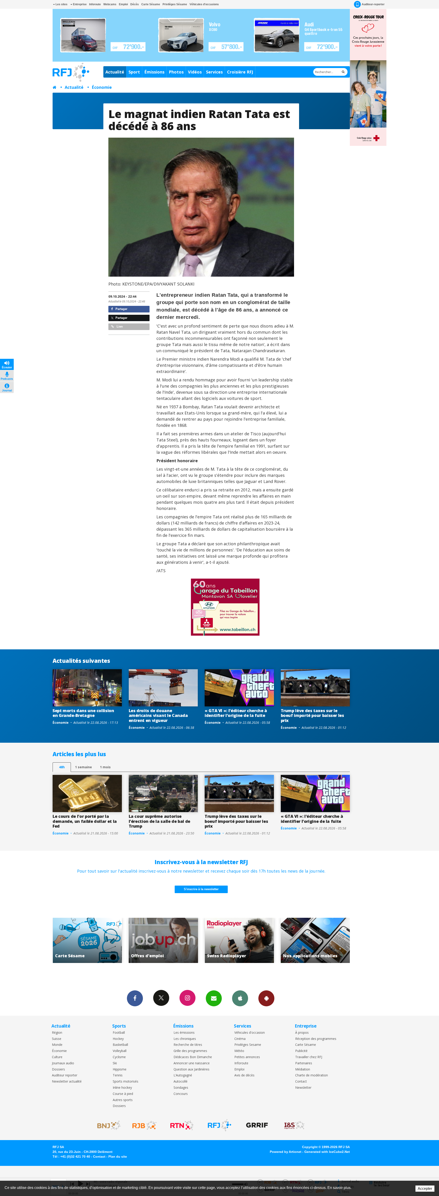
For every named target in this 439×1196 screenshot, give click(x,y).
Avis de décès (244, 1075)
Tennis (118, 1075)
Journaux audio (63, 1063)
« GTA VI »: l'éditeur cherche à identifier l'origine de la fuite (236, 713)
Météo (239, 1051)
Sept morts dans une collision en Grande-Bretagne (83, 713)
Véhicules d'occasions (204, 4)
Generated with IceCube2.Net (327, 1152)
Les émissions (184, 1033)
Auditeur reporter (64, 1075)
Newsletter (303, 1088)
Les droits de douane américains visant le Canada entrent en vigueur (158, 715)
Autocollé (180, 1081)
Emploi (123, 4)
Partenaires (303, 1063)
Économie (102, 87)
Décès (134, 4)
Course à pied (123, 1094)
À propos (302, 1033)
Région (57, 1033)
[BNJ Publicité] (107, 1125)
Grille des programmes (190, 1051)
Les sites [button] (61, 4)
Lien (119, 326)
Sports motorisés (125, 1081)
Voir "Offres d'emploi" (316, 940)
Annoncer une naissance (192, 1063)
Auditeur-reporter (373, 4)
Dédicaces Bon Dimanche (193, 1057)
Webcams (109, 4)
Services (214, 72)
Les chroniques (185, 1039)
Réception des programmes (315, 1039)
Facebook (135, 998)
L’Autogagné (183, 1075)
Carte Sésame (150, 4)
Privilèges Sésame (175, 4)
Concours (181, 1094)
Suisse (56, 1039)
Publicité (301, 1051)
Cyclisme (119, 1057)
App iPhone (240, 998)
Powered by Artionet (285, 1152)
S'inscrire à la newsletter (201, 889)
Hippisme (119, 1069)
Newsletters (214, 998)
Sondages (181, 1088)
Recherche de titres (188, 1045)
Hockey (118, 1039)
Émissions (154, 72)
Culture (57, 1057)
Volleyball (119, 1051)
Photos (176, 72)
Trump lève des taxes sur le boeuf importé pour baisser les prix (312, 715)
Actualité (114, 72)
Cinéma (240, 1039)
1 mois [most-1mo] (105, 767)
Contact (301, 1081)
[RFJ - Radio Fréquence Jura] (219, 1125)
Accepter (425, 1189)
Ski (115, 1063)
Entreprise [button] (79, 4)
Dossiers (58, 1069)
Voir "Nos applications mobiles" (163, 940)
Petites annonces (247, 1057)
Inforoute (95, 4)
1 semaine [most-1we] (83, 767)
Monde (57, 1045)
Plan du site (117, 1156)
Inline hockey (122, 1088)
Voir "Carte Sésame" (239, 940)
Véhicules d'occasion (249, 1033)
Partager (121, 309)
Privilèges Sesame (247, 1045)
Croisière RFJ (240, 72)
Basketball (120, 1045)
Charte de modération (311, 1075)
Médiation (302, 1069)
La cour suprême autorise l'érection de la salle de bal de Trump (159, 821)
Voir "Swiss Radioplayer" (87, 940)
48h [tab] (62, 767)
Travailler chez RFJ (308, 1057)
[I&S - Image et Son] (294, 1125)
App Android (266, 998)
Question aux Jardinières (191, 1069)
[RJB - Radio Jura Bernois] (144, 1125)
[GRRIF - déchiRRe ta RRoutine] (257, 1125)
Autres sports (123, 1100)
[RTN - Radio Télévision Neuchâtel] (182, 1125)
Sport (134, 72)
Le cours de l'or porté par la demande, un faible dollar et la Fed (85, 821)
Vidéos (195, 72)
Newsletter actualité (67, 1081)
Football (119, 1033)
